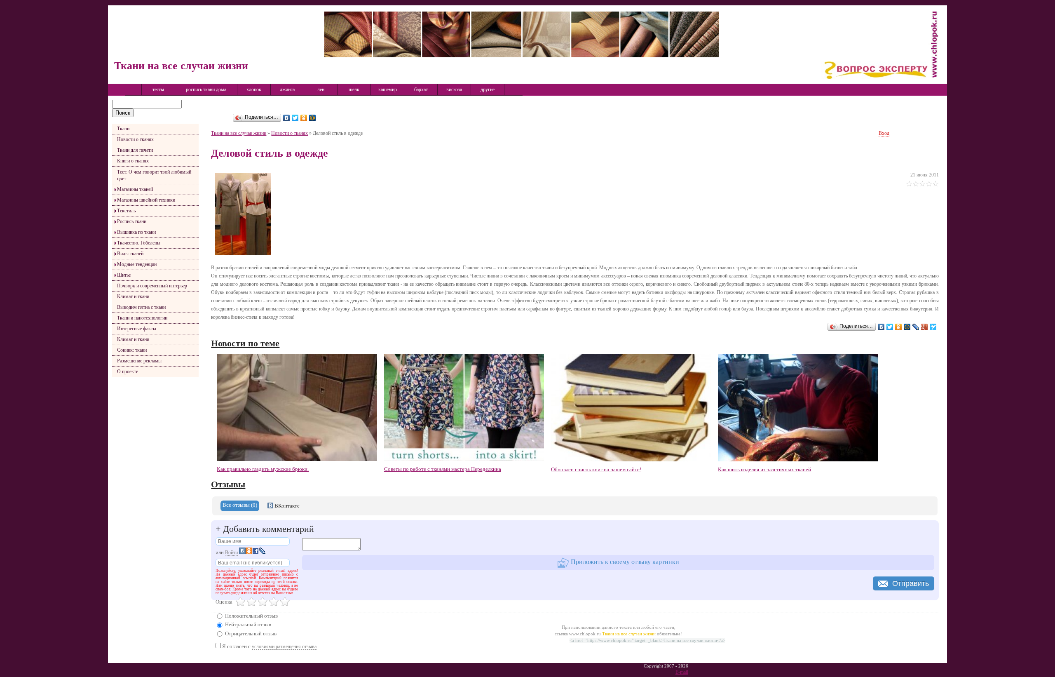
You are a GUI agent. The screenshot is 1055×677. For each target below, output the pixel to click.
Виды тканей (130, 253)
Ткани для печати (135, 150)
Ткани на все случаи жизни (238, 133)
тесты (158, 89)
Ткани (123, 129)
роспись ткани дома (206, 89)
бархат (421, 89)
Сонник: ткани (132, 350)
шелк (354, 89)
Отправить (910, 583)
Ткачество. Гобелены (138, 243)
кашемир (387, 89)
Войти (231, 552)
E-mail (681, 672)
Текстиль (126, 211)
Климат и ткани (133, 296)
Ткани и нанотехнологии (142, 318)
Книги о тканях (133, 161)
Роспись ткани (131, 221)
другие (488, 89)
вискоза (454, 89)
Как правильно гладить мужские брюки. (263, 469)
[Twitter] (295, 118)
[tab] (239, 506)
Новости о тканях (135, 139)
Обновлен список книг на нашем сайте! (596, 469)
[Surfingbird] (933, 327)
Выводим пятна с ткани (141, 307)
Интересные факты (136, 328)
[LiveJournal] (916, 327)
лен (320, 89)
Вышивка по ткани (136, 232)
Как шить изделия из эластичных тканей (764, 469)
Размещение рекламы (139, 361)
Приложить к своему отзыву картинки (624, 561)
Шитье (124, 275)
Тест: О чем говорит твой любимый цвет (154, 175)
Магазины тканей (135, 189)
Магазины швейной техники (146, 200)
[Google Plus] (924, 327)
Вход (884, 133)
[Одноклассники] (304, 118)
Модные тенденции (137, 264)
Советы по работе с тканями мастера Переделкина (442, 469)
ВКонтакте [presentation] (286, 506)
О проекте (127, 371)
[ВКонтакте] (286, 118)
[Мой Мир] (312, 118)
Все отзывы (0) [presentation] (240, 505)
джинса (287, 89)
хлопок (253, 89)
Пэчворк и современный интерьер (152, 286)
